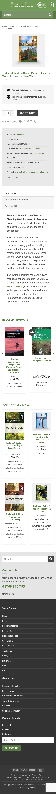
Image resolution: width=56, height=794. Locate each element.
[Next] (53, 360)
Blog (4, 666)
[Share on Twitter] (27, 121)
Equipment (6, 661)
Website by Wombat (28, 788)
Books (5, 621)
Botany (5, 656)
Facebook (6, 725)
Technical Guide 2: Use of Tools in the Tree (41, 509)
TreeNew (15, 177)
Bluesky (5, 730)
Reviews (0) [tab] (11, 206)
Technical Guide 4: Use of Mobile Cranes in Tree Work (41, 438)
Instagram (7, 734)
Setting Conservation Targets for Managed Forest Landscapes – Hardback (14, 365)
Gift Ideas (6, 671)
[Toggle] (52, 626)
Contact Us (6, 706)
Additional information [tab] (17, 199)
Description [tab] (11, 193)
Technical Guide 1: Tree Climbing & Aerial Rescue (14, 445)
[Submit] (50, 15)
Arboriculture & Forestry (30, 26)
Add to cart (27, 113)
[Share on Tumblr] (35, 121)
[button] (4, 5)
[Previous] (2, 360)
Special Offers (8, 641)
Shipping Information (11, 711)
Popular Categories (10, 626)
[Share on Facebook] (24, 121)
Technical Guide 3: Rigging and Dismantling (14, 517)
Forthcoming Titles (10, 636)
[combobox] (27, 14)
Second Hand (8, 646)
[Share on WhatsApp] (20, 121)
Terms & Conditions (10, 701)
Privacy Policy (8, 691)
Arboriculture (7, 28)
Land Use (14, 26)
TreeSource (7, 651)
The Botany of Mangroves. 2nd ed (41, 359)
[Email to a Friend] (31, 121)
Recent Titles (7, 631)
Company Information (11, 686)
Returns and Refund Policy (13, 696)
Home (4, 26)
